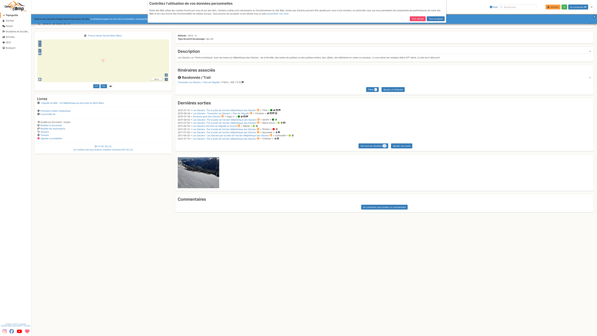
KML (104, 86)
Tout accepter (436, 18)
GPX (96, 86)
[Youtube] (19, 332)
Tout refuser (418, 18)
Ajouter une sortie (402, 146)
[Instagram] (4, 332)
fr (591, 7)
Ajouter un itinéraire (393, 89)
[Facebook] (11, 332)
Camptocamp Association (11, 326)
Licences (22, 324)
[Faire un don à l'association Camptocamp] (27, 332)
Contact (8, 324)
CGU (15, 324)
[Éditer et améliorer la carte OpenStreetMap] (166, 75)
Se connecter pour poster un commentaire (384, 207)
